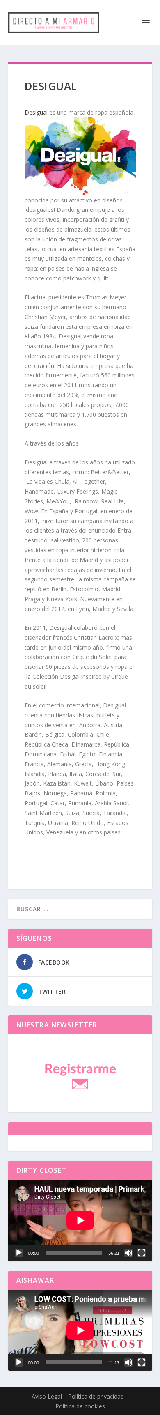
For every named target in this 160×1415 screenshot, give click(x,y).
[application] (80, 1220)
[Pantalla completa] (141, 1253)
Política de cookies (80, 1406)
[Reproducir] (19, 1253)
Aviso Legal (47, 1396)
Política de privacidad (96, 1396)
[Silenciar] (128, 1253)
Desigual (36, 112)
